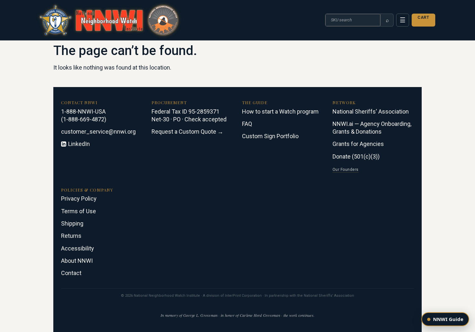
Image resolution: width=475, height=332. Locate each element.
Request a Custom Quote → (187, 131)
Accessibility (77, 248)
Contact (71, 273)
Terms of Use (78, 211)
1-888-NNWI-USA (83, 111)
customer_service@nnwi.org (98, 131)
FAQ (247, 123)
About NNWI (77, 260)
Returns (71, 235)
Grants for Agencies (358, 143)
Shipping (72, 223)
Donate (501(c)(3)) (356, 156)
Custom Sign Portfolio (270, 136)
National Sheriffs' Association (370, 111)
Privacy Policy (79, 198)
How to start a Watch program (280, 111)
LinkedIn (79, 143)
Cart (423, 17)
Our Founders (345, 169)
